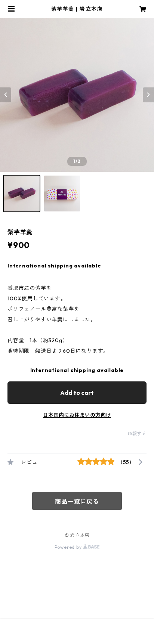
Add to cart (77, 392)
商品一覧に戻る (77, 501)
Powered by (69, 547)
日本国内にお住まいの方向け (77, 415)
